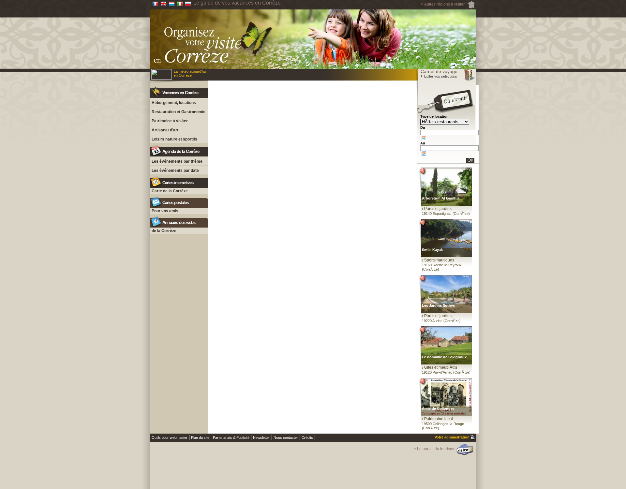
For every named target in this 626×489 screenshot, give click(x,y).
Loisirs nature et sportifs (174, 139)
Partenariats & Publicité (231, 437)
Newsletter (261, 437)
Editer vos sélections (440, 76)
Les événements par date (175, 170)
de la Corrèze (164, 231)
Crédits (307, 437)
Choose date (423, 138)
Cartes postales (175, 202)
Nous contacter (286, 437)
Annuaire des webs (178, 222)
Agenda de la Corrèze (180, 151)
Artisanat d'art (165, 130)
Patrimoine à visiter (170, 121)
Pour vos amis (165, 211)
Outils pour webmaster (169, 437)
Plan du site (200, 437)
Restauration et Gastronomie (178, 112)
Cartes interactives (177, 182)
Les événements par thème (177, 161)
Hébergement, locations (174, 102)
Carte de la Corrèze (170, 191)
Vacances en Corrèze (180, 92)
